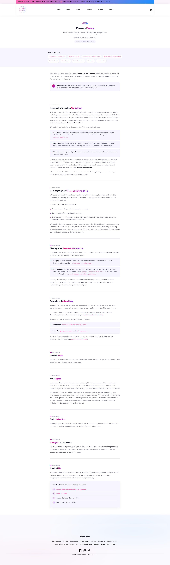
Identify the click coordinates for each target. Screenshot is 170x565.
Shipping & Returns (98, 541)
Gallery (113, 544)
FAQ (108, 544)
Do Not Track (53, 61)
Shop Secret (56, 541)
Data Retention (78, 61)
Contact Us (101, 61)
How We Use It (74, 56)
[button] (145, 9)
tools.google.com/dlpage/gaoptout (83, 274)
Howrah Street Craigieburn (89, 544)
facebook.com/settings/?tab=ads (74, 325)
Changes (91, 61)
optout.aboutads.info (79, 339)
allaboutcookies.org (60, 137)
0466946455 (112, 541)
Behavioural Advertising (112, 56)
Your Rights (66, 61)
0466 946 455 (61, 493)
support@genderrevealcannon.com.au (71, 489)
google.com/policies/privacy (92, 272)
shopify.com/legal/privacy (82, 263)
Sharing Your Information (91, 56)
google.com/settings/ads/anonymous (73, 331)
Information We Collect (57, 56)
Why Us (65, 541)
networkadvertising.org (93, 315)
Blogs (103, 544)
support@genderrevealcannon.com (66, 544)
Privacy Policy (84, 541)
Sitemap (95, 554)
